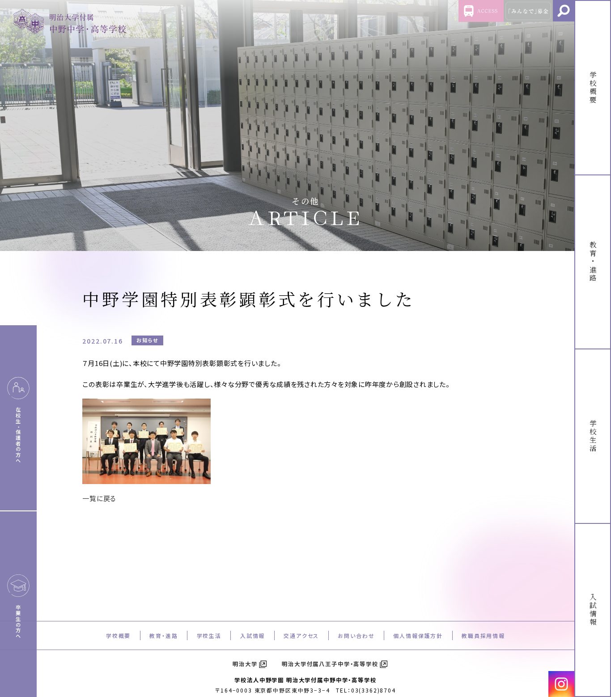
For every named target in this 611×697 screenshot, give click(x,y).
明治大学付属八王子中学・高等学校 (330, 664)
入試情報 (252, 635)
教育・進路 (163, 635)
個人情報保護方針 (418, 635)
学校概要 (118, 635)
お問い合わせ (356, 635)
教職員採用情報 (483, 635)
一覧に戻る (99, 498)
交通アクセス (301, 635)
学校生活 (209, 635)
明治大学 (245, 664)
